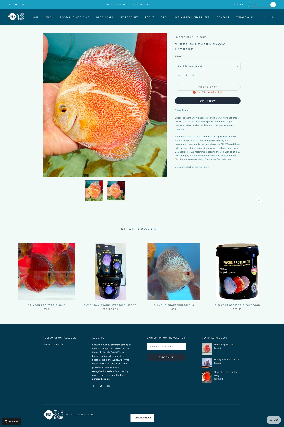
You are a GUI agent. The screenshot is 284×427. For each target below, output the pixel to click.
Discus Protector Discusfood (237, 305)
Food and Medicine (74, 17)
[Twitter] (16, 4)
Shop (49, 17)
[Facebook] (9, 4)
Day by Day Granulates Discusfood (110, 305)
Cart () (270, 16)
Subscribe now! (142, 417)
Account (239, 5)
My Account (129, 17)
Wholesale (244, 17)
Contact (223, 17)
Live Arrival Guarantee (192, 17)
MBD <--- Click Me (53, 344)
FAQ (163, 17)
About (149, 17)
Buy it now (208, 101)
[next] (273, 273)
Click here (180, 159)
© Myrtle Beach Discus (80, 415)
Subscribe (166, 357)
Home (35, 17)
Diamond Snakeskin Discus (174, 305)
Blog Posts (104, 17)
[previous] (10, 273)
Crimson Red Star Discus (46, 305)
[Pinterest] (23, 4)
